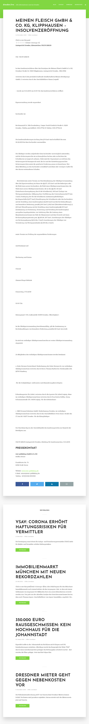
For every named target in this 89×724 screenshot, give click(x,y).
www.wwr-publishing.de (30, 471)
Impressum (69, 4)
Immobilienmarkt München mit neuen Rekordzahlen (41, 572)
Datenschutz (78, 4)
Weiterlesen (22, 602)
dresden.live (8, 5)
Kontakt (61, 4)
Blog (54, 4)
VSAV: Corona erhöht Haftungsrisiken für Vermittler (41, 527)
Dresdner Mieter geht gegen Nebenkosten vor (43, 680)
